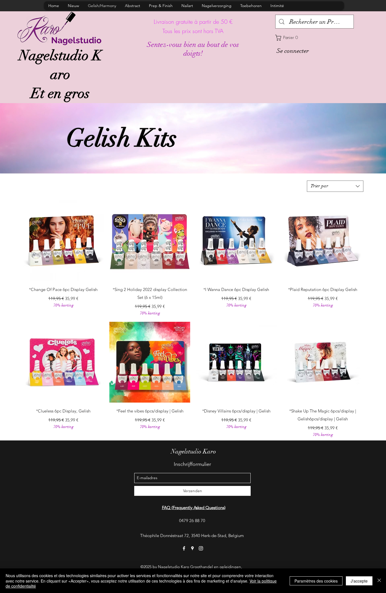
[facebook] (184, 548)
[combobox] (335, 186)
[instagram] (201, 548)
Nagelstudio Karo (193, 451)
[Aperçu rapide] (63, 240)
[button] (314, 38)
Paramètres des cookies (316, 581)
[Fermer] (379, 580)
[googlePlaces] (192, 548)
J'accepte (359, 581)
